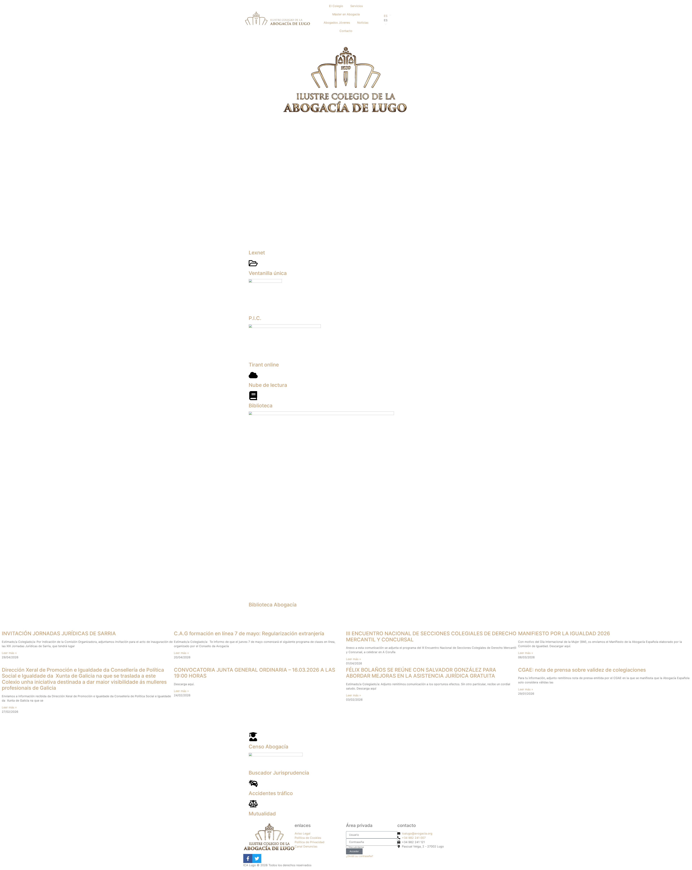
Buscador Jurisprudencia (279, 773)
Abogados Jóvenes (337, 22)
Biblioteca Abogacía (273, 605)
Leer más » (9, 653)
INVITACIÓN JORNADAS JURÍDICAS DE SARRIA (59, 633)
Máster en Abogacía (346, 14)
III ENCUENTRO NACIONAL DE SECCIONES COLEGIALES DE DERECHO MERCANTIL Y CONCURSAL (431, 636)
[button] (414, 20)
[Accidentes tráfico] (253, 783)
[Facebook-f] (247, 858)
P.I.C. (255, 318)
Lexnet (257, 253)
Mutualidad (262, 814)
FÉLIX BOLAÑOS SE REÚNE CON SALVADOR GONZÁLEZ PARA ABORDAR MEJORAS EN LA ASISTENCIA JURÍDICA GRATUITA (421, 673)
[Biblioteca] (253, 395)
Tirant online (264, 365)
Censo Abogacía (268, 747)
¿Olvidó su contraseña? (359, 856)
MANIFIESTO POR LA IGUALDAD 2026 (564, 633)
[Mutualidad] (253, 803)
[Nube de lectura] (253, 375)
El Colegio (336, 6)
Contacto (346, 31)
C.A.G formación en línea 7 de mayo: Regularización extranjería (249, 633)
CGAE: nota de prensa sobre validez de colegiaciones (582, 670)
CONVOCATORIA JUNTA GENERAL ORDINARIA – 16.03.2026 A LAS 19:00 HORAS (254, 673)
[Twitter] (256, 858)
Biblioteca (260, 405)
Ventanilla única (268, 273)
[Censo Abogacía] (253, 736)
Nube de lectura (268, 385)
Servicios (356, 6)
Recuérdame (356, 847)
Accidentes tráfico (271, 793)
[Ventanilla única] (253, 263)
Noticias (362, 22)
